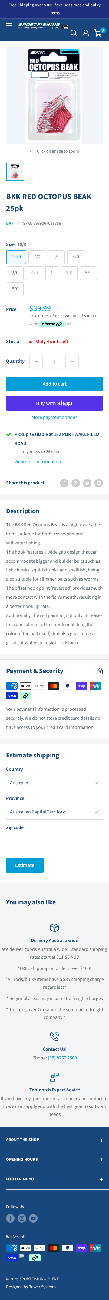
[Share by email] (98, 483)
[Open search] (74, 33)
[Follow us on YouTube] (33, 1218)
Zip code (15, 827)
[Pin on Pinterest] (75, 483)
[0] (98, 33)
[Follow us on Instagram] (22, 1218)
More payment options (54, 417)
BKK (10, 223)
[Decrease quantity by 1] (36, 361)
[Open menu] (9, 25)
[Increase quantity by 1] (72, 361)
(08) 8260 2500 (62, 1058)
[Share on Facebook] (64, 483)
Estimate (25, 865)
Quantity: (16, 361)
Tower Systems (42, 1287)
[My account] (86, 33)
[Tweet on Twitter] (87, 483)
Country (14, 769)
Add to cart (55, 384)
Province (15, 798)
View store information (38, 461)
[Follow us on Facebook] (10, 1218)
